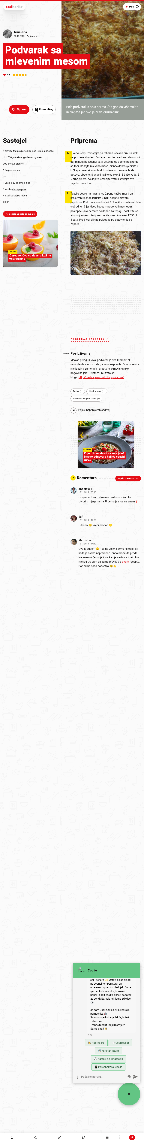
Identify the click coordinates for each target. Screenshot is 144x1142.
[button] (83, 1137)
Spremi (21, 109)
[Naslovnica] (12, 1137)
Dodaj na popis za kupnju (22, 214)
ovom (125, 561)
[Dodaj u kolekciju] (137, 7)
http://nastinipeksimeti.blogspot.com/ (101, 377)
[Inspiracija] (36, 1137)
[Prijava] (132, 1137)
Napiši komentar (126, 478)
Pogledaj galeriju (87, 339)
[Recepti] (59, 1137)
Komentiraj (44, 109)
